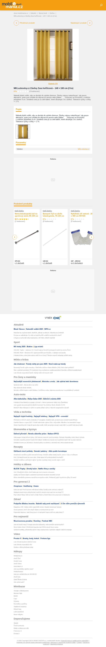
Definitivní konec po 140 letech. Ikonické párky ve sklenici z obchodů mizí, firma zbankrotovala (43, 442)
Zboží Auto (17, 577)
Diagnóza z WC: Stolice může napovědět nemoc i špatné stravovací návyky (37, 507)
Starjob (16, 623)
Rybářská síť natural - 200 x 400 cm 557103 (82, 215)
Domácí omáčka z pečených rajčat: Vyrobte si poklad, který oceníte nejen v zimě (39, 460)
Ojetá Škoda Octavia (20, 579)
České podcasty (19, 625)
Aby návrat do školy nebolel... (23, 387)
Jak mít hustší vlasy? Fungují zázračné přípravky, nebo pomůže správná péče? (39, 524)
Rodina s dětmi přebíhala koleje (23, 547)
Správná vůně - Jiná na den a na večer (26, 385)
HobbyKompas (18, 571)
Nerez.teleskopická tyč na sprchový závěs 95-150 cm (26, 215)
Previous (14, 237)
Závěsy (52, 13)
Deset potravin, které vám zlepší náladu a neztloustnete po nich (34, 509)
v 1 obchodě (19, 263)
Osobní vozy (18, 561)
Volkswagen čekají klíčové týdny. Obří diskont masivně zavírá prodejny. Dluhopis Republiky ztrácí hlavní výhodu (49, 437)
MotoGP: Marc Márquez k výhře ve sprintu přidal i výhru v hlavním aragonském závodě (41, 407)
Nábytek (33, 13)
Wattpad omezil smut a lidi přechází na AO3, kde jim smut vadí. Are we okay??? (38, 492)
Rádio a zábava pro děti (21, 628)
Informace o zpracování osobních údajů (63, 642)
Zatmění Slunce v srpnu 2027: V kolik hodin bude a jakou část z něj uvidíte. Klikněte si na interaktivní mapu (47, 422)
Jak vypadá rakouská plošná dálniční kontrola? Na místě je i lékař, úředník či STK (39, 405)
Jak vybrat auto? (19, 582)
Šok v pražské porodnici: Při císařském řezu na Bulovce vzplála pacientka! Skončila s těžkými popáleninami (47, 370)
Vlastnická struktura (56, 644)
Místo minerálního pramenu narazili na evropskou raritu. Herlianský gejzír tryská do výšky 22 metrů (45, 477)
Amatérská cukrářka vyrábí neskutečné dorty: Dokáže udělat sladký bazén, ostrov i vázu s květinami (45, 455)
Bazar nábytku (18, 614)
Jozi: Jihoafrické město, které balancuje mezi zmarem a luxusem (34, 472)
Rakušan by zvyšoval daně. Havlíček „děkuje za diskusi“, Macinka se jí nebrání (39, 332)
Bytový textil (43, 13)
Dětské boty (17, 609)
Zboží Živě (17, 558)
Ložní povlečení (19, 612)
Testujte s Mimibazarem (21, 591)
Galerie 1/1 (53, 84)
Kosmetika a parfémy (20, 604)
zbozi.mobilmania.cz (21, 13)
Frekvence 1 (18, 631)
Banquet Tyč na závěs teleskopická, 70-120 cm (53, 215)
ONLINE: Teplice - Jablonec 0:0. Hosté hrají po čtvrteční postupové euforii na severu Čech (42, 350)
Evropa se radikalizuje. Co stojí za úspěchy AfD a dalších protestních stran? (37, 335)
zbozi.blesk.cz (18, 566)
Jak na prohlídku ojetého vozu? (23, 569)
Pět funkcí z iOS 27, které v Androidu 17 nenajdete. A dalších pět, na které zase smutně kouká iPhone (45, 420)
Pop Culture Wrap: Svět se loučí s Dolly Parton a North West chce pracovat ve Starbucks (42, 495)
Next (91, 237)
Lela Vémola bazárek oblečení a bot (25, 542)
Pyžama (16, 601)
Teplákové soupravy (20, 606)
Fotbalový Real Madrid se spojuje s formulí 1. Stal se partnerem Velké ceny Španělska (41, 402)
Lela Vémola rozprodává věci (23, 544)
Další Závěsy (19, 211)
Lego (15, 598)
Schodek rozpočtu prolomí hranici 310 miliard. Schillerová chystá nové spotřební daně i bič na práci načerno (47, 440)
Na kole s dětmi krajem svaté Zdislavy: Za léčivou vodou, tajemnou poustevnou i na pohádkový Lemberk (46, 390)
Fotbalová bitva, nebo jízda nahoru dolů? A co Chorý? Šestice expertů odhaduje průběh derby (43, 355)
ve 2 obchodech (77, 263)
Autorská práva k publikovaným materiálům (74, 640)
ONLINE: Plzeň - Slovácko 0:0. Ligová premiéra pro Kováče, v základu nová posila (40, 353)
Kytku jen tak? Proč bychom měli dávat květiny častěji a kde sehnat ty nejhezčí (38, 489)
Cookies (79, 642)
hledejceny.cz (18, 556)
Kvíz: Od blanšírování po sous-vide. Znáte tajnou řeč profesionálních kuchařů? (38, 457)
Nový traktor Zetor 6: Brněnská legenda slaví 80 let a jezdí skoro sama (36, 527)
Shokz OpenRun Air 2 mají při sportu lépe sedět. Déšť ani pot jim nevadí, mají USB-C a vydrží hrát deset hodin (48, 425)
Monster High (18, 593)
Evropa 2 (16, 633)
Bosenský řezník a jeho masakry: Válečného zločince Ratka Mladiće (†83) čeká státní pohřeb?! (44, 367)
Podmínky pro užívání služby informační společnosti (33, 642)
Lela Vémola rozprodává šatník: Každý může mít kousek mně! (33, 373)
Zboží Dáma (17, 563)
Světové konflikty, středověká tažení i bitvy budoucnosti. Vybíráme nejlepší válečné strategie (43, 529)
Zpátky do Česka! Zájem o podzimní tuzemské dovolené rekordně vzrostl (37, 474)
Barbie (16, 596)
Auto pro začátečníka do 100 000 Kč (25, 574)
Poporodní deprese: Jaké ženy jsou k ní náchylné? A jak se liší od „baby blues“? (39, 512)
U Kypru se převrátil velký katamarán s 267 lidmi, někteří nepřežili (34, 338)
